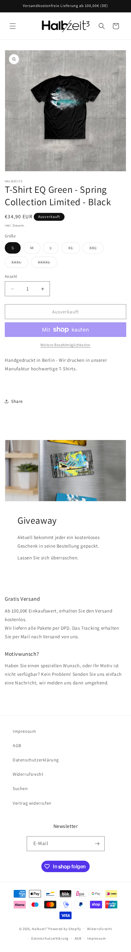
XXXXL (47, 263)
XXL (96, 249)
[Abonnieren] (97, 843)
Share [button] (17, 401)
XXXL (19, 263)
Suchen (20, 788)
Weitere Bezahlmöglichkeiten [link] (65, 344)
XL (74, 249)
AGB (17, 745)
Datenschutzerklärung (36, 760)
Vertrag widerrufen (32, 803)
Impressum (24, 731)
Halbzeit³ (39, 928)
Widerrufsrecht (28, 774)
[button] (13, 26)
